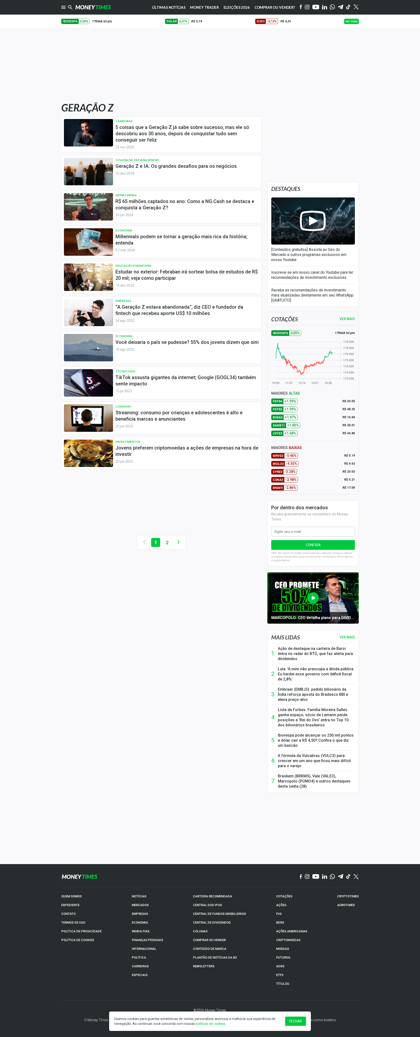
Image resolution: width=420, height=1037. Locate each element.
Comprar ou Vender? (274, 7)
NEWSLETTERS (203, 966)
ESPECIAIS (140, 975)
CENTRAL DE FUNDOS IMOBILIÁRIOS (219, 914)
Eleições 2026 (237, 7)
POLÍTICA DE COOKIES (77, 940)
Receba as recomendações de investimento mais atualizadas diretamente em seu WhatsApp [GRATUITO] (312, 295)
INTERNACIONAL (144, 949)
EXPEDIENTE (70, 905)
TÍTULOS (282, 984)
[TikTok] (348, 877)
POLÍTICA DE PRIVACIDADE (81, 931)
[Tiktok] (348, 7)
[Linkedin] (324, 7)
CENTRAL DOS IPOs (207, 905)
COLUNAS (200, 931)
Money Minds (126, 195)
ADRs (280, 966)
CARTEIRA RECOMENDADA (212, 896)
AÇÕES (281, 905)
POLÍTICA (139, 957)
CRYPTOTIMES (348, 896)
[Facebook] (301, 7)
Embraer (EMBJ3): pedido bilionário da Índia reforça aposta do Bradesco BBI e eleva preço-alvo (313, 694)
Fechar (295, 1021)
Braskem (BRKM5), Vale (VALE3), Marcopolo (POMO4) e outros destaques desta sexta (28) (314, 781)
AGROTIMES (346, 905)
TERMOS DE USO (73, 922)
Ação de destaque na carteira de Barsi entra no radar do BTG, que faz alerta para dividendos (315, 653)
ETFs (279, 975)
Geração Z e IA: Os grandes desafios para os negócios (176, 166)
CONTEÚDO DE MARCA (209, 949)
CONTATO (68, 914)
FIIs (279, 914)
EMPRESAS (140, 914)
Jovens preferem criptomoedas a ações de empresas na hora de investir (186, 451)
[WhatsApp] (332, 7)
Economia (123, 230)
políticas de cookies (210, 1024)
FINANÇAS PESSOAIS (147, 940)
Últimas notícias (168, 7)
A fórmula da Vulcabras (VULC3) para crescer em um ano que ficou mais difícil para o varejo (314, 760)
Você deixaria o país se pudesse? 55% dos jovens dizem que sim (187, 342)
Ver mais (347, 637)
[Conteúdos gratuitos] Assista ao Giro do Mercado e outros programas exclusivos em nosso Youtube (308, 254)
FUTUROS (283, 957)
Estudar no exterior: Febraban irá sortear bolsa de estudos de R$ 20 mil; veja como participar (186, 275)
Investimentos (127, 441)
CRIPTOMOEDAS (288, 940)
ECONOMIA (140, 922)
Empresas (123, 301)
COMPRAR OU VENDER (209, 940)
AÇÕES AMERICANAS (291, 931)
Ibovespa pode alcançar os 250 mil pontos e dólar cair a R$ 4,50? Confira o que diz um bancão (316, 740)
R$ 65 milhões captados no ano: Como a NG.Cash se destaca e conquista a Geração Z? (184, 204)
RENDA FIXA (140, 931)
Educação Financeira (133, 265)
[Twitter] (356, 7)
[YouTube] (315, 7)
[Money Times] (93, 7)
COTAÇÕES (284, 896)
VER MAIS (347, 319)
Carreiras (123, 121)
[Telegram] (340, 7)
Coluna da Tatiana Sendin (136, 160)
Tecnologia (125, 371)
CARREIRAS (140, 966)
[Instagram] (307, 7)
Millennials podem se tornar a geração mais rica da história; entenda (181, 240)
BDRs (280, 922)
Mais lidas (285, 637)
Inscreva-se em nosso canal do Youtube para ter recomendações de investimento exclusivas (312, 275)
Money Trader (204, 7)
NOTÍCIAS (139, 896)
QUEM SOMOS (71, 896)
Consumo (123, 406)
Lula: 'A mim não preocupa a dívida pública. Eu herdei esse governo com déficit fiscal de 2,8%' (316, 674)
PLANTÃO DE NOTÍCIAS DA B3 (215, 957)
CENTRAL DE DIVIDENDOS (212, 922)
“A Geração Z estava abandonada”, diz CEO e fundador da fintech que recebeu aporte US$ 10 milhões (179, 310)
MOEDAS (282, 949)
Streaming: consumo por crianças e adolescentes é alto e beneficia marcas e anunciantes (179, 416)
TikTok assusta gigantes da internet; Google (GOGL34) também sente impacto (185, 380)
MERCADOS (140, 905)
